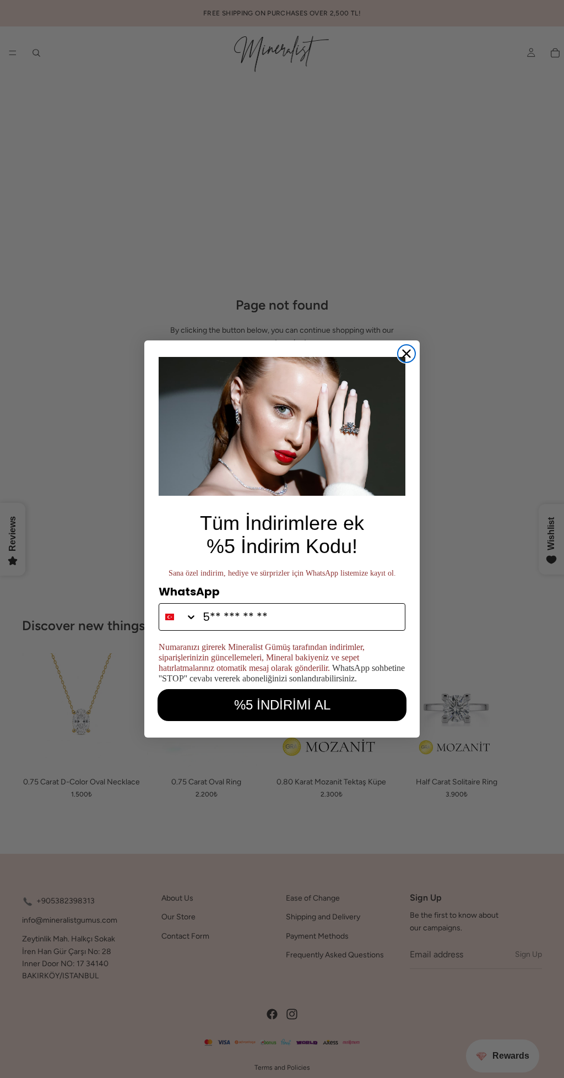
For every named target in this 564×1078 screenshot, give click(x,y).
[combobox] (178, 617)
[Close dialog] (406, 353)
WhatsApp (189, 591)
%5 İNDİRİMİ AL (282, 704)
